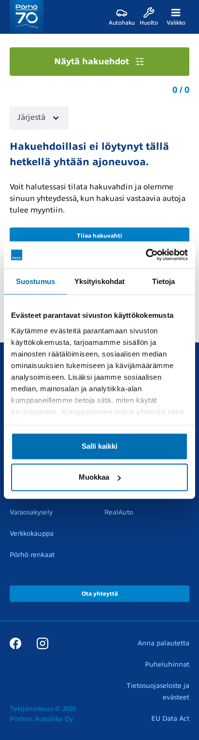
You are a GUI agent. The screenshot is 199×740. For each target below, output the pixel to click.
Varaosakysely (31, 512)
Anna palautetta (163, 643)
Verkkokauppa (32, 533)
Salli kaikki (99, 446)
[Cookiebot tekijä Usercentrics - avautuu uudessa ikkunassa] (145, 255)
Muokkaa (94, 477)
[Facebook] (15, 643)
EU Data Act (170, 718)
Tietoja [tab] (163, 281)
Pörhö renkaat (32, 554)
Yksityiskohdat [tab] (99, 281)
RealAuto (118, 512)
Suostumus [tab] (35, 281)
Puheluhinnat (167, 664)
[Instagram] (42, 643)
